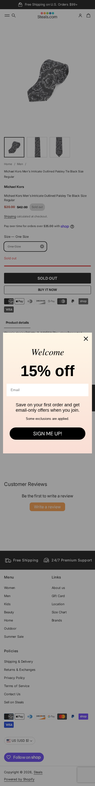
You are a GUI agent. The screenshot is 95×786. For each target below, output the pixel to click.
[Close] (86, 339)
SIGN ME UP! (47, 433)
